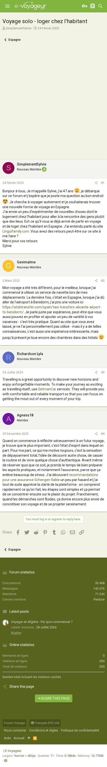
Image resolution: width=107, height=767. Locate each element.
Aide (7, 738)
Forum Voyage (14, 723)
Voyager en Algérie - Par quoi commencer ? (42, 622)
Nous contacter (15, 730)
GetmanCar (47, 389)
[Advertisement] (53, 103)
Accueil (19, 738)
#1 (103, 183)
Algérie (16, 633)
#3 (103, 372)
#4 (103, 434)
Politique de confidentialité (80, 730)
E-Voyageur (13, 751)
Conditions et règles (43, 730)
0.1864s (70, 756)
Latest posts (19, 611)
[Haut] (29, 738)
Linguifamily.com (15, 231)
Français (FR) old (46, 723)
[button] (7, 6)
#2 (103, 281)
